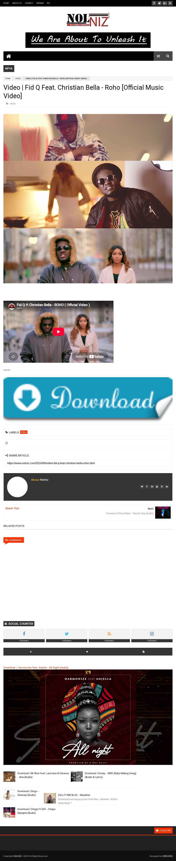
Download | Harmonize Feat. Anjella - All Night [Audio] (35, 667)
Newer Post (12, 508)
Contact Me (165, 830)
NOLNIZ (17, 856)
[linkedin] (167, 486)
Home (6, 3)
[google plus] (152, 486)
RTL (48, 3)
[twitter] (142, 486)
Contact (29, 3)
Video (18, 78)
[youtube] (157, 486)
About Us (16, 3)
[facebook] (147, 486)
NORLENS (167, 856)
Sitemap (40, 3)
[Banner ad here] (91, 859)
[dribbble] (162, 486)
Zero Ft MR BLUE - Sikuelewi (74, 795)
